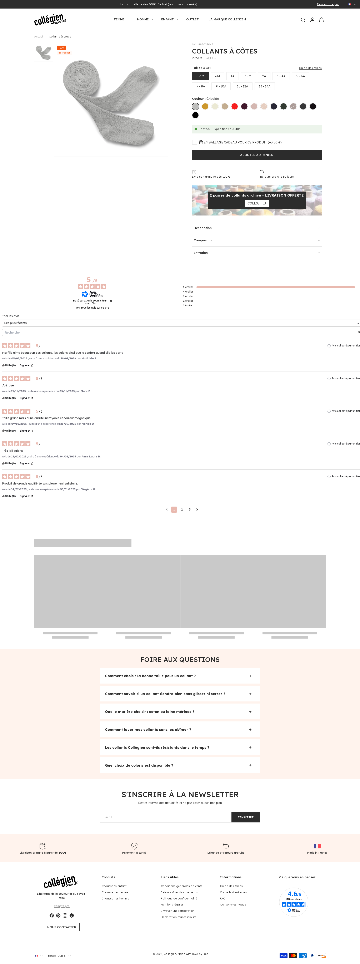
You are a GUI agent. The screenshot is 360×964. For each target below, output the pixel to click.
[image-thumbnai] (43, 52)
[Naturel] (215, 106)
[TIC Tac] (72, 915)
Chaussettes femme (115, 892)
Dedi (206, 953)
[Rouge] (234, 106)
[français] (349, 4)
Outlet (192, 19)
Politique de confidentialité (179, 898)
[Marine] (273, 106)
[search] (303, 19)
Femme (119, 19)
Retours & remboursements (179, 892)
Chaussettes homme (115, 898)
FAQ (222, 898)
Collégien (170, 953)
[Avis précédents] (166, 509)
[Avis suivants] (197, 510)
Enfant (167, 19)
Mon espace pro (328, 4)
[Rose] (254, 106)
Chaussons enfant (114, 885)
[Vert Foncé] (283, 106)
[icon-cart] (321, 20)
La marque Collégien (227, 19)
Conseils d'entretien (233, 892)
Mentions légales (172, 904)
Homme (143, 19)
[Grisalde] (195, 106)
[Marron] (293, 106)
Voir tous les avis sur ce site (92, 307)
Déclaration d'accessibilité (178, 917)
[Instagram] (65, 915)
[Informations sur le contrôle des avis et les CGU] (111, 301)
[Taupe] (224, 106)
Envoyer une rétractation (178, 910)
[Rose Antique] (264, 106)
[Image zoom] (111, 100)
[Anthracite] (313, 106)
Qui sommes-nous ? (233, 904)
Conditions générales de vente (181, 885)
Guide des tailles (231, 885)
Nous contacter (61, 927)
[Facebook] (52, 915)
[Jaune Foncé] (205, 106)
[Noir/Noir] (195, 115)
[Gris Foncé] (303, 106)
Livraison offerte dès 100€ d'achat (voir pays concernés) (158, 4)
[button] (257, 155)
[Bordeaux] (244, 106)
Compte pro (62, 905)
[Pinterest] (58, 915)
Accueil (39, 36)
